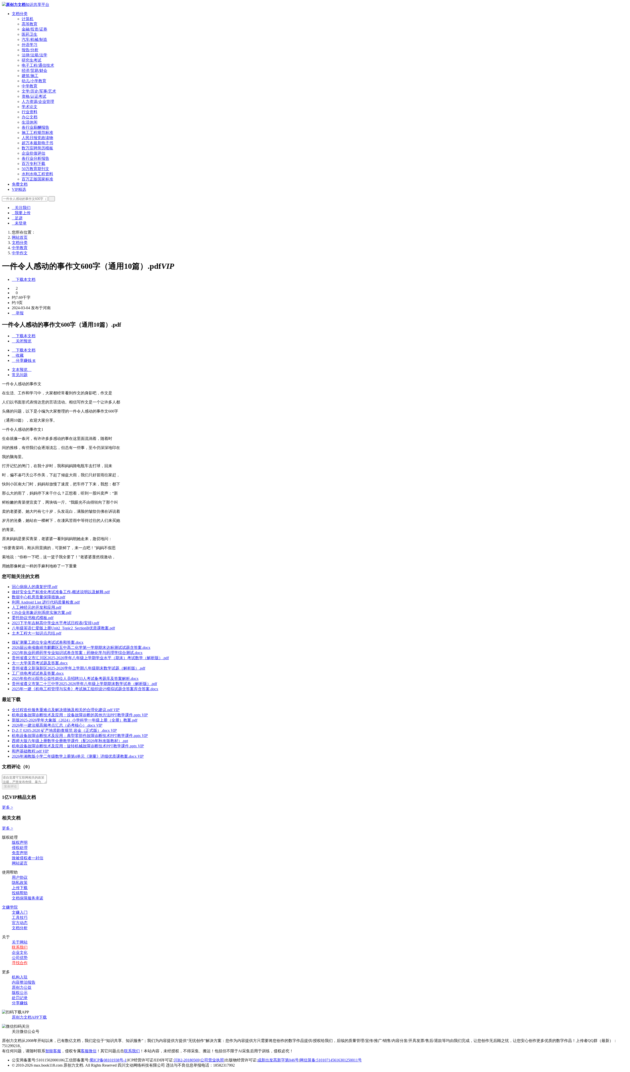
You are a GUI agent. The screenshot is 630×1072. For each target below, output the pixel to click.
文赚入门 (20, 912)
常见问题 (20, 375)
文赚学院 (10, 907)
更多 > (7, 807)
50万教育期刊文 (35, 169)
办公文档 (29, 117)
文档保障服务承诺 (27, 898)
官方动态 (20, 923)
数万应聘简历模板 (37, 148)
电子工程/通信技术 (38, 65)
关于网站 (20, 942)
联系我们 (20, 947)
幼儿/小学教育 (34, 81)
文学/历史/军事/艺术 (39, 91)
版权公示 (20, 993)
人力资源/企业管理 (38, 101)
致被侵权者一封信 (27, 858)
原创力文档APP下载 (29, 1017)
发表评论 (10, 786)
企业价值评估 (33, 153)
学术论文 (29, 107)
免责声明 (20, 853)
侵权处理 (20, 848)
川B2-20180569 (186, 1060)
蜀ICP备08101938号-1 (108, 1060)
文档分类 (20, 14)
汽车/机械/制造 (34, 39)
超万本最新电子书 (37, 143)
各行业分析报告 (35, 158)
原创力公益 (22, 987)
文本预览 (22, 370)
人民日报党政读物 (37, 138)
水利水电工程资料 (37, 174)
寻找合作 (20, 963)
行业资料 (29, 112)
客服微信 (88, 1051)
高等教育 (29, 24)
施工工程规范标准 (37, 132)
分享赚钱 (20, 1003)
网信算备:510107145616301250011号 (331, 1060)
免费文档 (20, 184)
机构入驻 (20, 977)
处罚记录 (20, 998)
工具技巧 (20, 917)
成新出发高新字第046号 (278, 1060)
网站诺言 (20, 863)
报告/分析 (30, 50)
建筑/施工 (30, 76)
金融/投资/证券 (34, 29)
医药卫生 (29, 34)
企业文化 (20, 952)
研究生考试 (31, 60)
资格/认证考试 (34, 96)
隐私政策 (20, 882)
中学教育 (29, 86)
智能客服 (53, 1051)
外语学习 (29, 45)
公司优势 (20, 958)
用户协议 (20, 877)
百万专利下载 (33, 163)
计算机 (27, 19)
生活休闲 (29, 122)
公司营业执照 (212, 1060)
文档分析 (20, 928)
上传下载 (20, 888)
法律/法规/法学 (34, 55)
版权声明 (20, 842)
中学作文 (20, 253)
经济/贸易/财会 (34, 70)
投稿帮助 (20, 893)
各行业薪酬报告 (35, 127)
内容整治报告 (23, 982)
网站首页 (20, 237)
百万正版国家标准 (37, 179)
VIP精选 (19, 189)
